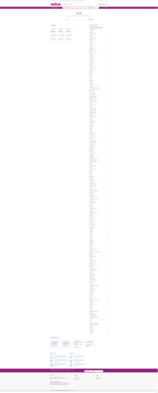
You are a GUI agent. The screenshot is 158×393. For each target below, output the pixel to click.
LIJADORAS (91, 198)
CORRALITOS (91, 41)
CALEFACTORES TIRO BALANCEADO (94, 89)
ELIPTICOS (90, 167)
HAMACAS (90, 221)
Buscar (91, 19)
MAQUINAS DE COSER (92, 275)
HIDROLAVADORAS (92, 193)
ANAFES (90, 103)
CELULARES (91, 307)
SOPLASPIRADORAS (92, 208)
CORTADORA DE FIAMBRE (92, 260)
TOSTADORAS (91, 292)
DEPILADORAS (91, 144)
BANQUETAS (91, 61)
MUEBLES (90, 234)
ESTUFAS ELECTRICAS (92, 93)
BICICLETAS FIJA (91, 164)
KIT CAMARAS (91, 125)
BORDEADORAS (91, 179)
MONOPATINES (91, 57)
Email (85, 369)
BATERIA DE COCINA (92, 105)
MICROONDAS (91, 115)
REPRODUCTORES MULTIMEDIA (93, 324)
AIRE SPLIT (90, 86)
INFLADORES (91, 71)
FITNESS (90, 163)
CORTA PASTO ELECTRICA (93, 183)
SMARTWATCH (91, 310)
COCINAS (90, 106)
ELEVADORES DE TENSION (93, 189)
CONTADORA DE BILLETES (93, 160)
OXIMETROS (91, 148)
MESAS (90, 74)
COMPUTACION (91, 122)
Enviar (105, 369)
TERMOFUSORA (91, 211)
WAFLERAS (90, 295)
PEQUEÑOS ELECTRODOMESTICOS (67, 341)
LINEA (90, 308)
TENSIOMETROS (91, 154)
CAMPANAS (91, 301)
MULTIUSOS (91, 246)
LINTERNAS (91, 73)
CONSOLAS (91, 333)
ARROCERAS (91, 253)
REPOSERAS (91, 77)
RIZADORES (91, 151)
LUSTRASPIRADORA (92, 273)
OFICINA (90, 247)
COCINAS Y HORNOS (92, 102)
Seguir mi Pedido (98, 378)
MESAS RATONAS (91, 243)
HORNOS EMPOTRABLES (92, 112)
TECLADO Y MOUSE (92, 132)
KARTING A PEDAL (91, 55)
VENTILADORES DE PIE (58, 341)
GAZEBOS (90, 70)
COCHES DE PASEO (92, 39)
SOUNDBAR (91, 327)
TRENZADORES (91, 157)
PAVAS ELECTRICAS (92, 279)
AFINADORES (91, 214)
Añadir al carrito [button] (56, 39)
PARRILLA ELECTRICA (92, 278)
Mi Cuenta (106, 0)
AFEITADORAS (91, 135)
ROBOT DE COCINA (92, 288)
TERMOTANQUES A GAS (92, 314)
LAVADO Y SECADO (92, 224)
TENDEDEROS (91, 231)
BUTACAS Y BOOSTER (92, 38)
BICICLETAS (91, 54)
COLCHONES (91, 67)
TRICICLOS (90, 58)
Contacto (75, 379)
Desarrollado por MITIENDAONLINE (61, 390)
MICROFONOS (91, 48)
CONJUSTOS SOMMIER (92, 109)
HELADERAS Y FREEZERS (92, 169)
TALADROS (90, 209)
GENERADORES (91, 192)
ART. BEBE (90, 35)
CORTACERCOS (91, 186)
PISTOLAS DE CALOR (92, 202)
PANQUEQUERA (91, 276)
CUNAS (90, 42)
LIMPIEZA (90, 272)
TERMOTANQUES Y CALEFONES (93, 311)
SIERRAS (90, 205)
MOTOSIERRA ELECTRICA (92, 199)
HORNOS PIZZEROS (92, 113)
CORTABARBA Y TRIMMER (92, 141)
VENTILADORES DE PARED (93, 96)
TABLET (90, 131)
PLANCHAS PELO (91, 150)
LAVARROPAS (92, 341)
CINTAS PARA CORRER (92, 166)
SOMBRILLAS (91, 80)
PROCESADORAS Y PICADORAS (93, 285)
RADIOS (90, 51)
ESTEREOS (90, 32)
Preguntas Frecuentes (77, 378)
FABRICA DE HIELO (91, 263)
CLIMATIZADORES (91, 90)
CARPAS (90, 64)
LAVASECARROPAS (92, 227)
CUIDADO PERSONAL (92, 134)
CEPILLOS (90, 138)
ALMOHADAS (91, 118)
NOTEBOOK (91, 128)
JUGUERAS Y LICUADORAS (93, 269)
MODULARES (91, 244)
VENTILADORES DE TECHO (93, 99)
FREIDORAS (91, 266)
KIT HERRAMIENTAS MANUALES (93, 196)
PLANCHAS (90, 282)
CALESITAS (90, 218)
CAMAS (90, 237)
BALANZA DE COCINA (92, 256)
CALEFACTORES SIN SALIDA (93, 87)
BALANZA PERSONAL (92, 137)
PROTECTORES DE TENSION (93, 323)
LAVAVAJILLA (91, 228)
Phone (94, 369)
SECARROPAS (91, 230)
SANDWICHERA (91, 289)
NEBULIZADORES (91, 147)
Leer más (83, 347)
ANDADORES (91, 36)
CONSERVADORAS (91, 68)
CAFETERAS (91, 259)
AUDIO (90, 45)
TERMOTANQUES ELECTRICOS (93, 317)
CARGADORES (91, 180)
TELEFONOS (91, 304)
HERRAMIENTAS (91, 176)
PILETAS (90, 298)
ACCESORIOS (91, 330)
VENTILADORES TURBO (92, 100)
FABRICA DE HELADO (92, 262)
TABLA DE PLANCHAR (92, 291)
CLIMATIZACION (91, 83)
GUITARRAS (91, 215)
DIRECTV (90, 320)
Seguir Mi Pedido (101, 0)
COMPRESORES (91, 182)
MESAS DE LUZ (91, 240)
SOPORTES (91, 326)
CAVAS (90, 170)
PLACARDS (90, 250)
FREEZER (90, 173)
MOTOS (90, 233)
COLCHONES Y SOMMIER (92, 116)
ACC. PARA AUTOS (92, 29)
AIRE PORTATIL (91, 84)
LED (90, 321)
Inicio (51, 10)
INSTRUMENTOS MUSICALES (93, 212)
